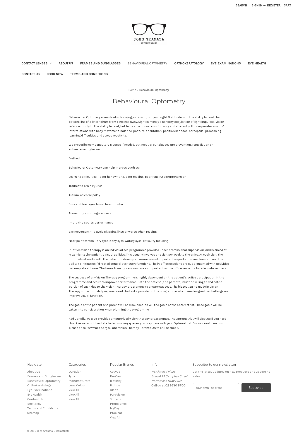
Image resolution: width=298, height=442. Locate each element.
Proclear (116, 413)
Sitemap (33, 413)
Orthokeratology (189, 63)
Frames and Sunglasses (100, 63)
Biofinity (116, 381)
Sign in (257, 5)
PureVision (117, 394)
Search (241, 5)
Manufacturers (79, 381)
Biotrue (115, 385)
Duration (75, 372)
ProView (115, 376)
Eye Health (257, 63)
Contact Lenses (35, 63)
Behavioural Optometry (147, 63)
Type (72, 376)
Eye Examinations (226, 63)
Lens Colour (77, 385)
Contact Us (31, 74)
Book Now (55, 74)
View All (74, 390)
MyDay (115, 408)
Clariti (114, 390)
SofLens (115, 399)
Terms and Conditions (89, 74)
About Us (66, 63)
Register (274, 5)
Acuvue (115, 372)
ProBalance (118, 404)
